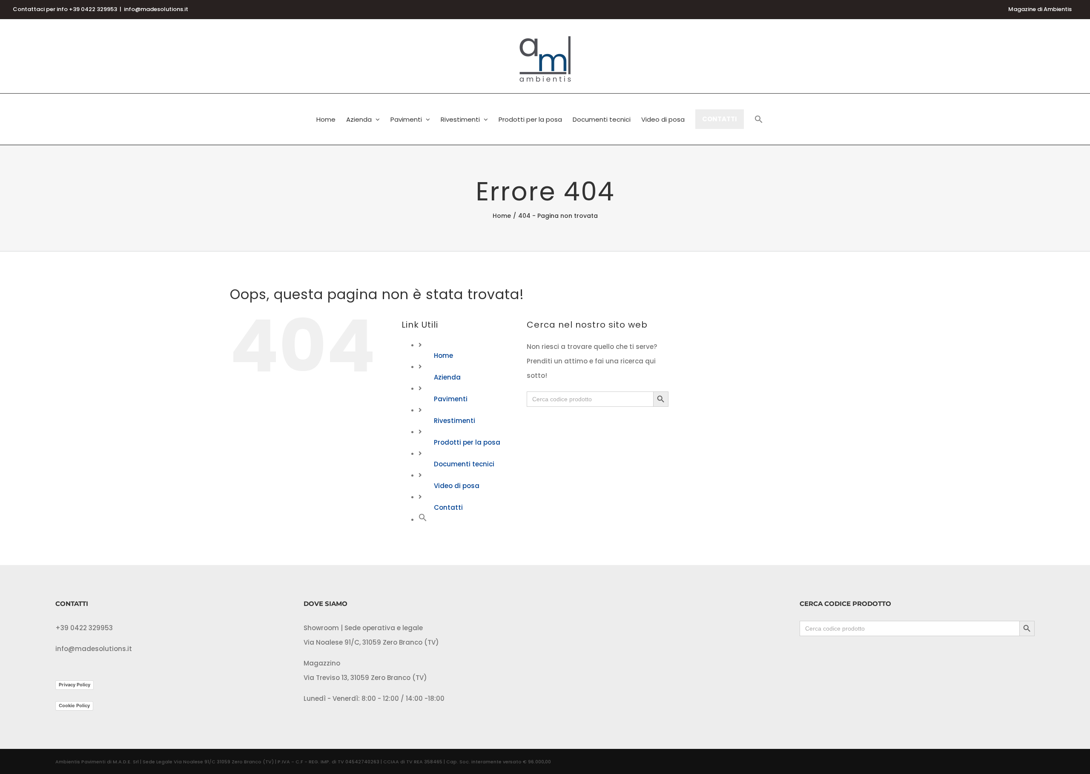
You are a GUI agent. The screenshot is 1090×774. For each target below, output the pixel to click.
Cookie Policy (74, 705)
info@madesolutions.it (156, 9)
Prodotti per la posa (467, 442)
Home (443, 355)
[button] (758, 119)
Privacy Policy (74, 685)
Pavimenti (451, 398)
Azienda (447, 377)
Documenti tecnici (464, 464)
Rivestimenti (454, 420)
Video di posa (456, 485)
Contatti (448, 507)
